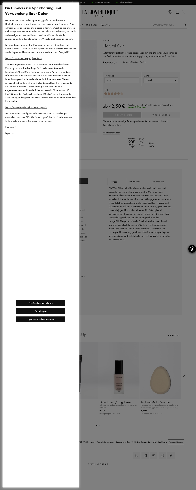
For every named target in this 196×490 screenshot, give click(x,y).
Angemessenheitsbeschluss (18, 90)
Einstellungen (41, 311)
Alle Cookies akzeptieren (41, 302)
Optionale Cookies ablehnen (41, 319)
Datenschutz (11, 126)
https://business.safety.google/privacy (23, 58)
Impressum (10, 133)
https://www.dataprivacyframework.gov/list (26, 107)
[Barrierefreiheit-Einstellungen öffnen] (192, 249)
